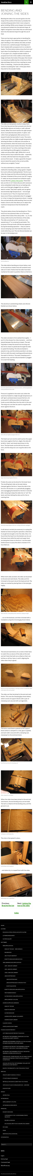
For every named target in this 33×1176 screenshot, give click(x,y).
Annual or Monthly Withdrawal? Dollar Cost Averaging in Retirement (16, 1063)
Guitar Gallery (7, 939)
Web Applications (8, 945)
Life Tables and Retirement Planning (13, 1033)
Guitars (3, 928)
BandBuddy (8, 952)
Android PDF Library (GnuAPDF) (14, 1016)
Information (5, 1137)
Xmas (4, 1130)
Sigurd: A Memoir (10, 1120)
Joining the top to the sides (24, 904)
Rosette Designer (10, 1009)
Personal (4, 1108)
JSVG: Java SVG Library (11, 969)
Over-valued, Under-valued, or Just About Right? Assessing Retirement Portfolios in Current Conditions (17, 1058)
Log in (2, 1155)
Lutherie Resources (8, 935)
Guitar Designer (9, 1013)
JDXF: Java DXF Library (11, 966)
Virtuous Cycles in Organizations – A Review (16, 1085)
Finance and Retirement (8, 1029)
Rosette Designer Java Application (15, 989)
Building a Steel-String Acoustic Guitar (14, 932)
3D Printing (6, 1095)
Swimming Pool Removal (10, 1133)
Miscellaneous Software (10, 1026)
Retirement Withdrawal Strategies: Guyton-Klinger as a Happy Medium (16, 1037)
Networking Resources (10, 1105)
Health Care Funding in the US (11, 1075)
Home (2, 925)
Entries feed (4, 1159)
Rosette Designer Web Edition (13, 959)
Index (16, 913)
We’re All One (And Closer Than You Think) (15, 1081)
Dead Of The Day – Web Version (13, 949)
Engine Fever (6, 1088)
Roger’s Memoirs (8, 1112)
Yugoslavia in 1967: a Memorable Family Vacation (16, 1116)
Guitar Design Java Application (14, 996)
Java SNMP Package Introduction (16, 982)
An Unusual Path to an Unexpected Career (17, 1123)
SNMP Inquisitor (11, 986)
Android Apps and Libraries (11, 1003)
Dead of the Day (9, 1006)
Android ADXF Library (11, 1019)
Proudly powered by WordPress (8, 1173)
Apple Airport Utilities (11, 999)
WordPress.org (5, 1165)
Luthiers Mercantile (17, 180)
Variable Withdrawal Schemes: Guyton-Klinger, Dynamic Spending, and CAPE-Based (17, 1042)
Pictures (5, 1127)
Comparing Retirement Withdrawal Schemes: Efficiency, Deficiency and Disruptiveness (16, 1047)
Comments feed (5, 1162)
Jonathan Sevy (6, 2)
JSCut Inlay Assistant (11, 955)
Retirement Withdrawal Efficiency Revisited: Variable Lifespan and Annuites (16, 1052)
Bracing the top (8, 905)
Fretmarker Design (10, 992)
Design (3, 1091)
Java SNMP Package (10, 976)
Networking (5, 1098)
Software (4, 942)
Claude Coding (7, 1023)
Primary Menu (31, 2)
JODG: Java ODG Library (11, 972)
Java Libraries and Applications (12, 962)
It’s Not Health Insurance (10, 1078)
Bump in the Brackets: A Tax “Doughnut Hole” (16, 1068)
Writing (3, 1071)
